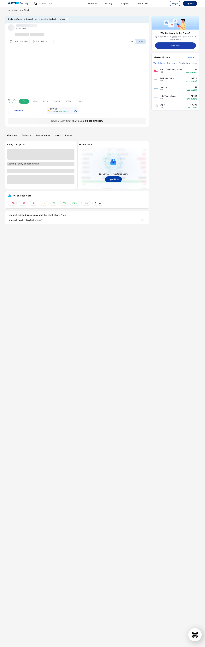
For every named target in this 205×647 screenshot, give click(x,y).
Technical (27, 135)
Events (68, 135)
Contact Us (142, 3)
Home (8, 10)
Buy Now (175, 45)
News (58, 135)
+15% (85, 203)
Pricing (108, 3)
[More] (143, 27)
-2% (43, 203)
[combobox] (51, 3)
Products (92, 3)
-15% (12, 203)
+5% (64, 203)
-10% (23, 203)
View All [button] (191, 57)
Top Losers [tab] (172, 63)
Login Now (113, 179)
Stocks (17, 10)
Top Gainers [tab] (159, 63)
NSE (131, 41)
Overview (12, 135)
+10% (74, 203)
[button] (77, 220)
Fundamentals (43, 135)
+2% (53, 203)
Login (175, 3)
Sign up (190, 3)
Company (124, 3)
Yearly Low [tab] (197, 63)
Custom (98, 203)
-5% (33, 203)
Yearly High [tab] (184, 63)
